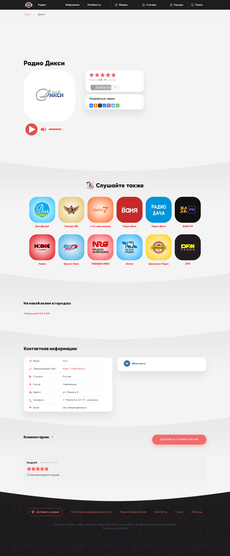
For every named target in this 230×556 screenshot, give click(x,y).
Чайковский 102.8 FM (36, 313)
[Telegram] (113, 105)
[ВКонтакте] (91, 105)
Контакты (161, 511)
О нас (179, 511)
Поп (65, 360)
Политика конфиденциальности (91, 511)
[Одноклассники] (95, 105)
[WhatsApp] (117, 105)
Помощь (197, 511)
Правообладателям (133, 511)
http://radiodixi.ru (74, 368)
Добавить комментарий (179, 439)
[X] (100, 105)
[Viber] (109, 105)
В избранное (103, 87)
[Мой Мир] (104, 105)
